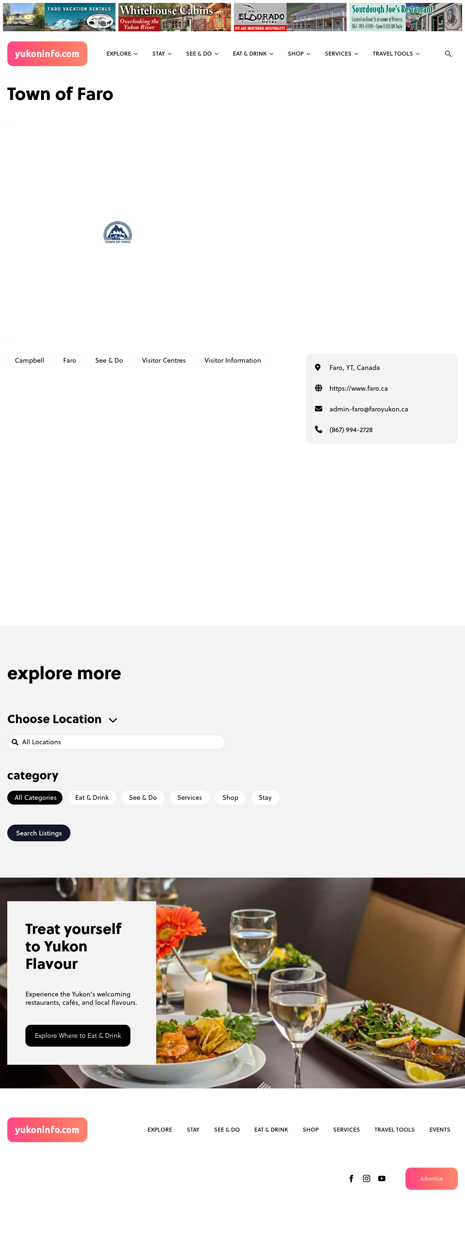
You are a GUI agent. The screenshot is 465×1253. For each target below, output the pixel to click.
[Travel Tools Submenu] (420, 54)
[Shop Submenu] (311, 54)
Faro (69, 360)
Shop (296, 53)
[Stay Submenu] (172, 54)
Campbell (29, 360)
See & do (199, 53)
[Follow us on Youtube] (381, 1178)
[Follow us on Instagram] (366, 1178)
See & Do (109, 360)
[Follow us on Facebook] (351, 1178)
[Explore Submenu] (138, 54)
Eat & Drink (250, 53)
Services (338, 53)
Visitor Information (233, 360)
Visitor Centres (164, 360)
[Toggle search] (448, 53)
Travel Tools (393, 53)
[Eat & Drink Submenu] (273, 54)
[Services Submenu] (358, 54)
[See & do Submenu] (219, 54)
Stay (158, 53)
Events (439, 1129)
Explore (118, 53)
